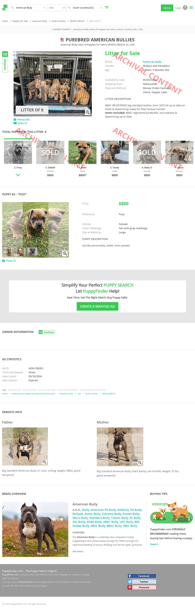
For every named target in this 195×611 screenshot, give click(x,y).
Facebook (144, 576)
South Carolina (58, 21)
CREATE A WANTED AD (97, 306)
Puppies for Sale (20, 21)
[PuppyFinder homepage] (5, 8)
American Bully (39, 21)
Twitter (144, 581)
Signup (167, 7)
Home (5, 21)
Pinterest (144, 587)
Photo (11, 260)
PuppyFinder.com (12, 571)
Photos (23, 119)
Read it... (154, 544)
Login (178, 7)
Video (22, 123)
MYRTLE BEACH (77, 21)
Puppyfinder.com (10, 574)
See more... (79, 551)
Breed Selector (26, 582)
